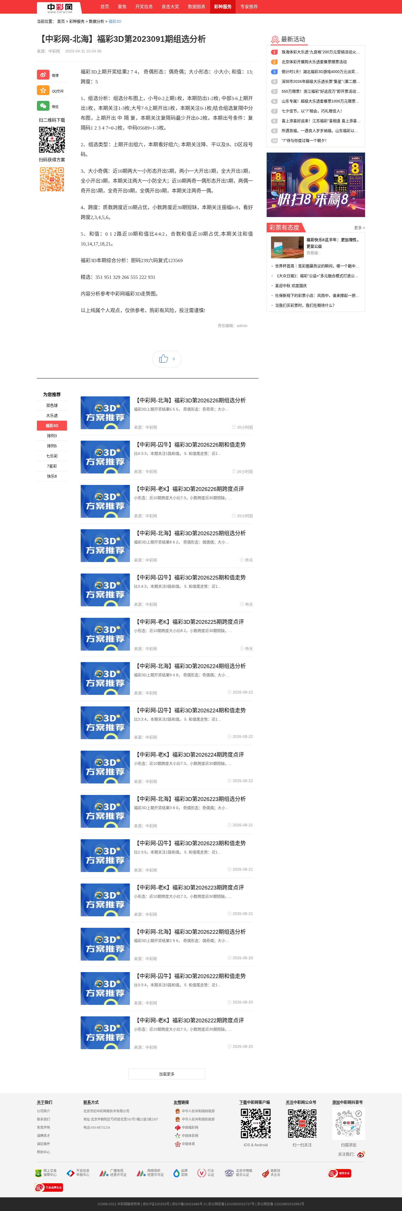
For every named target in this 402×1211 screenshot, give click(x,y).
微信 (55, 107)
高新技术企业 (275, 1173)
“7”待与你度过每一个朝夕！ (305, 140)
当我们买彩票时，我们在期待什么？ (305, 305)
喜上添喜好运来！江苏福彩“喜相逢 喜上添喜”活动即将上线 (321, 121)
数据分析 (96, 21)
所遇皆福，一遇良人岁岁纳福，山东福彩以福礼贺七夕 (321, 130)
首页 (61, 21)
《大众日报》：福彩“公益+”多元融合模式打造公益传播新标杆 (318, 276)
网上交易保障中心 (50, 1173)
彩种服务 (77, 21)
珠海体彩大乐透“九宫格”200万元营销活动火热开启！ (321, 52)
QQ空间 (57, 91)
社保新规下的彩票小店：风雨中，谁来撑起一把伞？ (318, 295)
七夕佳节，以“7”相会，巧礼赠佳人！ (313, 111)
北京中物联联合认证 (244, 1173)
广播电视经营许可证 (118, 1173)
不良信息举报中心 (82, 1173)
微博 (55, 76)
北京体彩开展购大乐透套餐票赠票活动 (314, 62)
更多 (359, 228)
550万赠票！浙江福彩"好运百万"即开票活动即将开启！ (321, 91)
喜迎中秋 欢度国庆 (291, 285)
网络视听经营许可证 (155, 1173)
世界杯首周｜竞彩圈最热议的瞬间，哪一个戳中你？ (318, 266)
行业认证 (211, 1173)
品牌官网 (184, 1173)
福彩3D (115, 21)
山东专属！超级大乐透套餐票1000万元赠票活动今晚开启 (321, 101)
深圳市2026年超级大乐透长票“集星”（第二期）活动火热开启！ (321, 81)
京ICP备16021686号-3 (189, 1204)
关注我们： (347, 1154)
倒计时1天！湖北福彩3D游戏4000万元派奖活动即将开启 (321, 71)
